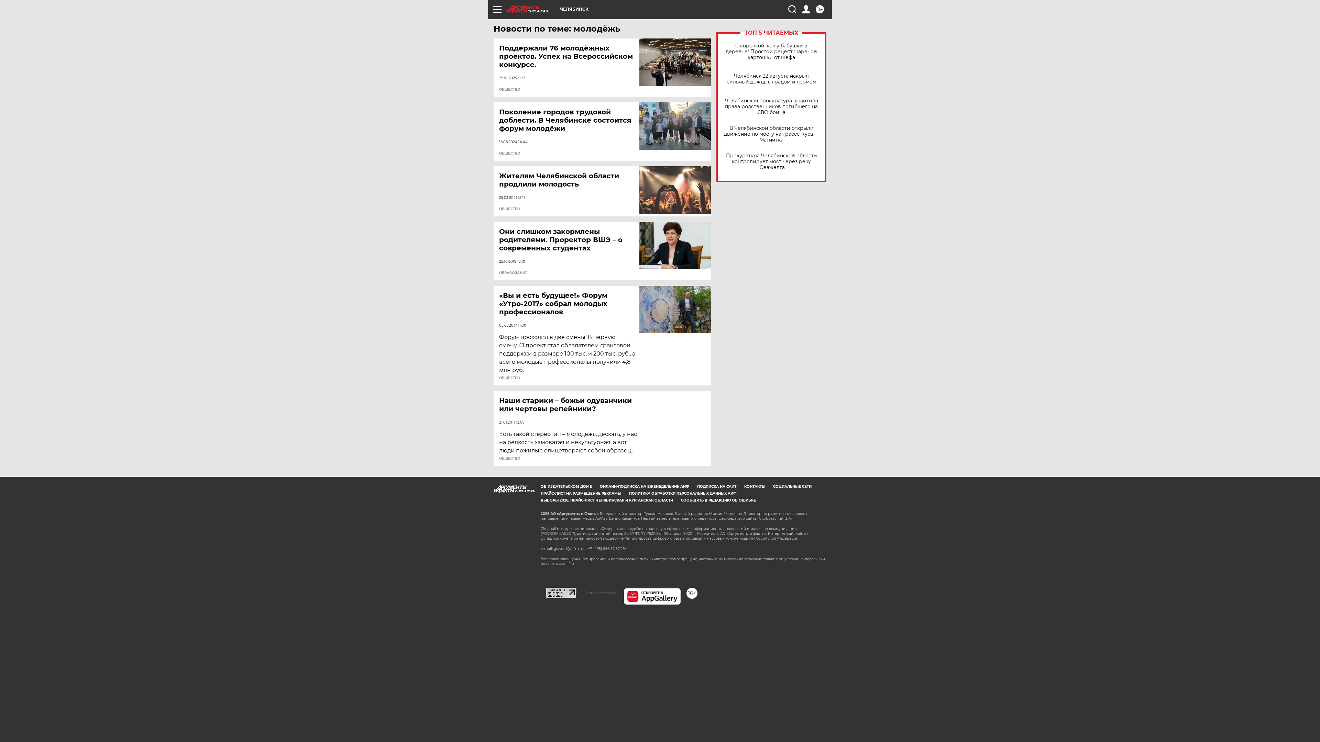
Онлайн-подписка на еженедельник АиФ (644, 486)
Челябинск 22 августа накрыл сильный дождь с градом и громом (771, 79)
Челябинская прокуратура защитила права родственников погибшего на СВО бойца (771, 106)
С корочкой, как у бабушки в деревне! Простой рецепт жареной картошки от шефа (771, 51)
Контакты (754, 486)
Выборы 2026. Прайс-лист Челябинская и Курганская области (607, 500)
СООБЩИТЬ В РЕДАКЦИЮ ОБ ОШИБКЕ (718, 500)
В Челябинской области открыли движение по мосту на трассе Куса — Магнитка (771, 134)
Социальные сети (792, 486)
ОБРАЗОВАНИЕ (513, 273)
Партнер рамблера (600, 593)
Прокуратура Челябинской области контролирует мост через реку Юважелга (771, 161)
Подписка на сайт (716, 486)
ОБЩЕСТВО (509, 89)
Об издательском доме (566, 486)
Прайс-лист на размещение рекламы (581, 493)
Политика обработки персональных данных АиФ (683, 493)
